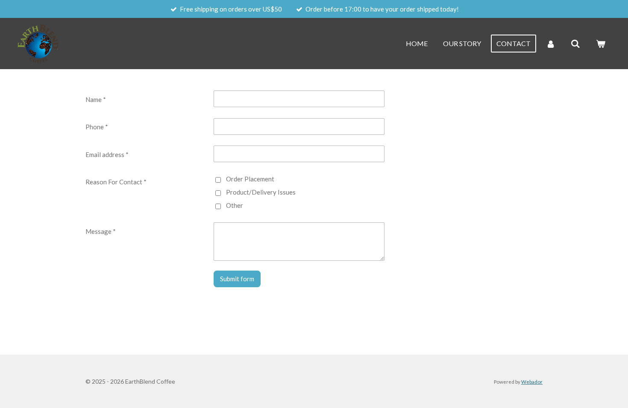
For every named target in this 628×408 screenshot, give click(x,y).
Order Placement (250, 179)
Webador (532, 382)
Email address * (107, 154)
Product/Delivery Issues (261, 192)
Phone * (96, 127)
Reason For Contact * (116, 182)
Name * (95, 99)
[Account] (550, 43)
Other (234, 205)
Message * (100, 231)
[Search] (575, 43)
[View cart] (600, 43)
